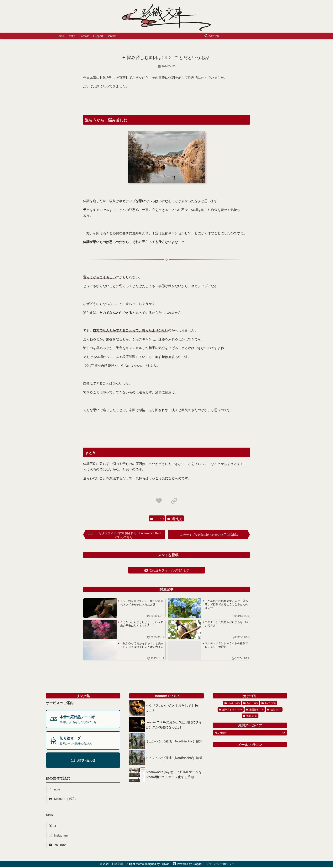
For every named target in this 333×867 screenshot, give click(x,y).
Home (60, 36)
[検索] (206, 36)
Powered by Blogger (189, 864)
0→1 (252, 703)
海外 (251, 715)
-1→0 (159, 518)
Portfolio (84, 36)
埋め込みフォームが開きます (169, 570)
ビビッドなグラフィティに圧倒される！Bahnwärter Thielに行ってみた (124, 535)
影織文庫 (117, 864)
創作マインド (232, 709)
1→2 (270, 703)
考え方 (177, 518)
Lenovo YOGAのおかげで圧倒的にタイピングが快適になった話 (173, 724)
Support (98, 36)
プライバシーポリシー (220, 864)
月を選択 (220, 733)
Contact (111, 36)
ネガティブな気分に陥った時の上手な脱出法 (209, 534)
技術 (275, 709)
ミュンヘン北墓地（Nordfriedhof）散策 (174, 741)
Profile (72, 36)
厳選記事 (256, 709)
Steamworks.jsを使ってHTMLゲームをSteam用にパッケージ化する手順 (173, 774)
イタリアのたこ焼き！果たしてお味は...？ (171, 708)
